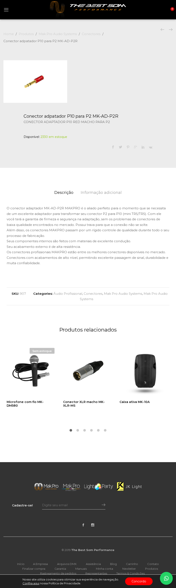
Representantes (96, 573)
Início (20, 564)
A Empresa (40, 564)
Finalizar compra (33, 568)
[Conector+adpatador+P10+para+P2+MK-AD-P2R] (120, 147)
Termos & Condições (130, 573)
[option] (35, 81)
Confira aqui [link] (31, 583)
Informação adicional (101, 192)
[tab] (64, 192)
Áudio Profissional (67, 294)
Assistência (93, 564)
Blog (113, 564)
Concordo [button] (139, 581)
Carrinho (132, 564)
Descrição (63, 192)
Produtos (151, 568)
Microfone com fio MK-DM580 (25, 403)
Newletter (129, 568)
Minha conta (104, 568)
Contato (153, 564)
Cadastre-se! (22, 505)
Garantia (60, 568)
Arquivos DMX (67, 564)
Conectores (93, 294)
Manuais (81, 568)
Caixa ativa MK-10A (135, 402)
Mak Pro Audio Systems (123, 294)
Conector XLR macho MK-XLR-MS (84, 403)
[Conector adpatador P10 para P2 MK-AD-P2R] (113, 147)
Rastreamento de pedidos (58, 573)
